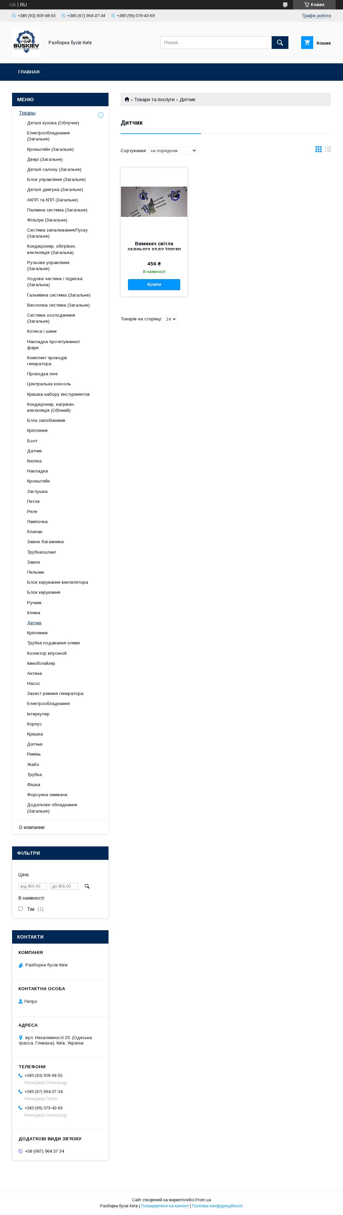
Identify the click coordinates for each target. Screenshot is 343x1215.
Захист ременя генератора (55, 693)
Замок (33, 562)
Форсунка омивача (47, 794)
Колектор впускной (47, 653)
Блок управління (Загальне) (56, 179)
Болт (32, 440)
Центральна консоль (49, 383)
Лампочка (37, 521)
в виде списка (328, 150)
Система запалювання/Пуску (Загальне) (57, 233)
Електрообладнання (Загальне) (48, 135)
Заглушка (37, 491)
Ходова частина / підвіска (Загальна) (54, 281)
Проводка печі (42, 373)
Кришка (35, 734)
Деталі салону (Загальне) (54, 169)
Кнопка (34, 460)
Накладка (37, 470)
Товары (27, 113)
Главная (29, 71)
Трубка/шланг (41, 552)
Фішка (33, 784)
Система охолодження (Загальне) (51, 318)
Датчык (35, 744)
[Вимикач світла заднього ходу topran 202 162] (154, 201)
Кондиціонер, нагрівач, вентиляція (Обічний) (51, 407)
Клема (33, 612)
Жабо (33, 764)
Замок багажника (45, 541)
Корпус (34, 723)
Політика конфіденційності (217, 1206)
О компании (32, 827)
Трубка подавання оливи (53, 642)
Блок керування (43, 592)
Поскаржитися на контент (165, 1206)
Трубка (34, 774)
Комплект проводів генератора (47, 360)
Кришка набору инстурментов (58, 394)
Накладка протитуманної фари (53, 344)
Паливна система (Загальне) (57, 209)
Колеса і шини (42, 331)
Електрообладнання (48, 703)
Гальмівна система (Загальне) (58, 295)
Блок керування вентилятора (57, 582)
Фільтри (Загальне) (47, 219)
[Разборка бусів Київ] (26, 54)
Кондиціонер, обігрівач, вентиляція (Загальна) (51, 249)
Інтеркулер (38, 713)
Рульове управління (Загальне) (48, 265)
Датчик (34, 450)
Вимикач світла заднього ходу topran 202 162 (154, 249)
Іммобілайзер (41, 663)
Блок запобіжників (46, 420)
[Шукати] (280, 42)
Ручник (34, 602)
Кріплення (37, 430)
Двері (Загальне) (45, 159)
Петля (33, 501)
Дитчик (34, 622)
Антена (34, 673)
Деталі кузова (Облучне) (53, 122)
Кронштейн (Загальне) (50, 149)
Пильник (35, 572)
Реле (32, 511)
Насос (33, 683)
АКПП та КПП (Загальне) (52, 199)
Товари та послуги (154, 99)
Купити (154, 284)
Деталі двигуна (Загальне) (55, 189)
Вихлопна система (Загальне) (58, 305)
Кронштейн (38, 481)
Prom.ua (203, 1200)
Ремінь (34, 754)
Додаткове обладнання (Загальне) (52, 807)
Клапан (34, 531)
